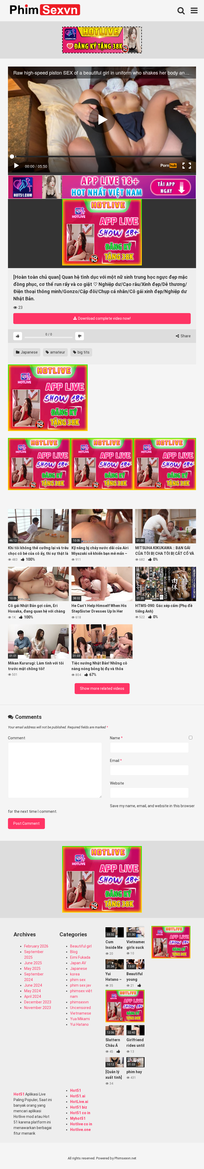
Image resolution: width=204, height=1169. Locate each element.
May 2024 (32, 991)
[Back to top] (186, 1152)
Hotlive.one (80, 1129)
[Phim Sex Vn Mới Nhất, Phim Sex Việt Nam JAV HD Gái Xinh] (48, 9)
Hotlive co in (81, 1124)
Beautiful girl (81, 946)
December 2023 (37, 1002)
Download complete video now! (104, 318)
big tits (83, 352)
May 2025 (32, 968)
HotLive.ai (79, 1102)
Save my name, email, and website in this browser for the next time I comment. (101, 809)
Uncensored (80, 1008)
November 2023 (37, 1008)
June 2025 (33, 963)
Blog (74, 952)
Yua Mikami (80, 1019)
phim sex (78, 980)
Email (116, 760)
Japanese (29, 352)
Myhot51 (78, 1118)
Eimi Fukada (80, 957)
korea (75, 974)
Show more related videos (102, 688)
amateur (57, 352)
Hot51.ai (77, 1096)
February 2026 (36, 946)
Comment (16, 738)
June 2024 (33, 985)
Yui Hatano (79, 1024)
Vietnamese (80, 1013)
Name (116, 738)
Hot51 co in (80, 1113)
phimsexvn (79, 1002)
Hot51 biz (78, 1107)
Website (117, 783)
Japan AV (78, 963)
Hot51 (19, 1094)
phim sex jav (80, 985)
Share (185, 336)
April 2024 (32, 996)
